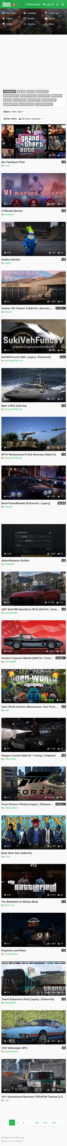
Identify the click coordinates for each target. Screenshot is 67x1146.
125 (54, 1122)
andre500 (9, 214)
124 (45, 1122)
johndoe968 (10, 661)
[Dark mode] (57, 4)
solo (7, 1100)
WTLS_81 (10, 905)
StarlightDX (10, 1002)
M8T (7, 710)
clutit (7, 165)
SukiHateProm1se (14, 360)
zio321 (8, 263)
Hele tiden (13, 111)
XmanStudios (11, 953)
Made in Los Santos (12, 1141)
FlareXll (8, 506)
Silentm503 (10, 759)
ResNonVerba (11, 1051)
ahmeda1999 (11, 612)
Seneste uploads (22, 118)
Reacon (8, 311)
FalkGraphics (11, 807)
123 (37, 1122)
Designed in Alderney (13, 1137)
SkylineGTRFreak (13, 409)
